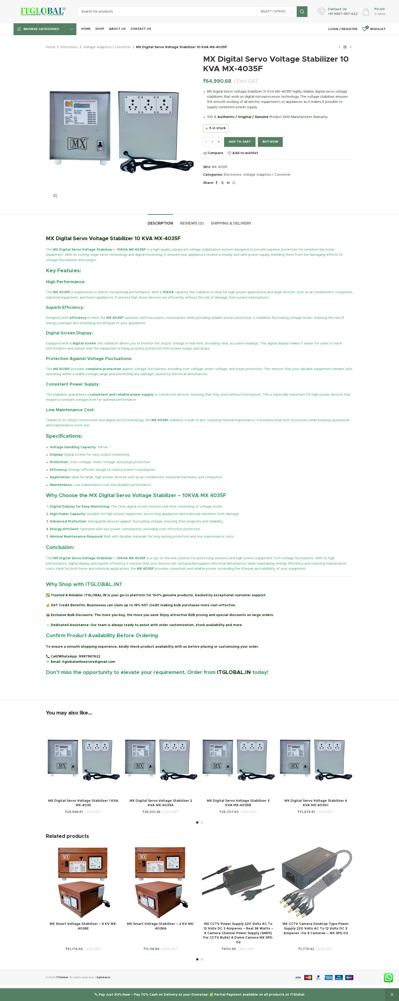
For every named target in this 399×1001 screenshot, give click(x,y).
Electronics (69, 47)
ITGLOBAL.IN (234, 672)
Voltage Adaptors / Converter (107, 47)
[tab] (160, 221)
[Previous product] (339, 47)
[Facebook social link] (216, 183)
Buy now (270, 141)
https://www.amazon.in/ (66, 683)
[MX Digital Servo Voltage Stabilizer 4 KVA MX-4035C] (315, 759)
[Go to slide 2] (202, 822)
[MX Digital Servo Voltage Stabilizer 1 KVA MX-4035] (83, 759)
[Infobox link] (338, 12)
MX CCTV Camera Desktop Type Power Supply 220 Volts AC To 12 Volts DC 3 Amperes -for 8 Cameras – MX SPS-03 (316, 928)
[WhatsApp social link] (234, 183)
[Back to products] (345, 47)
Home (50, 47)
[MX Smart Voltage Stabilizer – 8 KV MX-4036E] (83, 882)
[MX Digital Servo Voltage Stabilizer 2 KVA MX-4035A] (160, 759)
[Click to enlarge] (55, 195)
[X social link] (222, 183)
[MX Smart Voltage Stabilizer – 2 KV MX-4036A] (160, 882)
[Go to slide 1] (197, 822)
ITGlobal (62, 977)
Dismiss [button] (392, 994)
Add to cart (240, 141)
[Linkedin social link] (228, 183)
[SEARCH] (302, 11)
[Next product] (350, 47)
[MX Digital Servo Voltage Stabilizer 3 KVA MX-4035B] (238, 759)
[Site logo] (42, 11)
